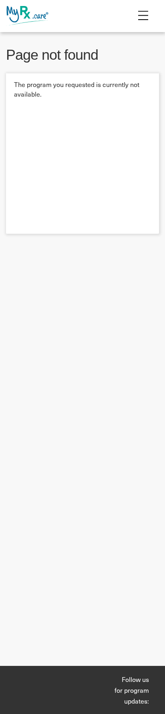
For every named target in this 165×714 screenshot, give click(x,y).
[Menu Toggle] (143, 16)
